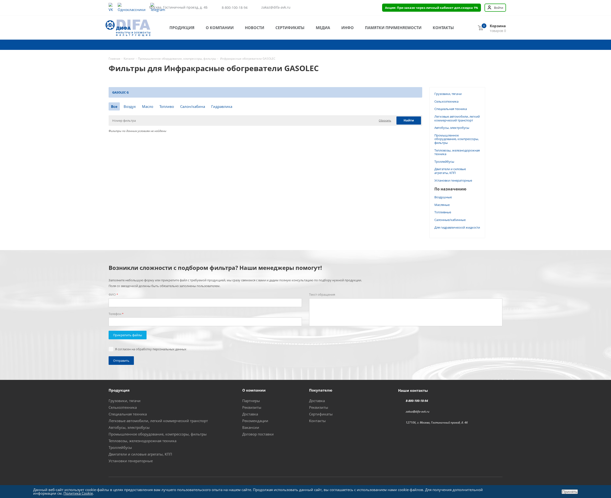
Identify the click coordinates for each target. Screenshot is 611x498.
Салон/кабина (192, 106)
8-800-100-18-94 (235, 7)
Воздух (130, 106)
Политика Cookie (78, 493)
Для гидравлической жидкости (457, 227)
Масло (147, 106)
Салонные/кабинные (450, 220)
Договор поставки (258, 434)
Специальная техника (450, 109)
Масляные (442, 205)
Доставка (250, 414)
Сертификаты (290, 27)
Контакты (443, 27)
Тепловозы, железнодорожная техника (457, 152)
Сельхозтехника (446, 101)
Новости (254, 27)
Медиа (323, 27)
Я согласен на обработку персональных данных (150, 349)
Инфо (347, 27)
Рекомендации (255, 420)
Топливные (442, 212)
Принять (569, 491)
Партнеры (251, 400)
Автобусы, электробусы (451, 128)
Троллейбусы (444, 161)
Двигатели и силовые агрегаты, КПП (450, 171)
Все (114, 106)
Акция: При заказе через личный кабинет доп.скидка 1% (431, 7)
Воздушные (443, 197)
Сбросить (385, 120)
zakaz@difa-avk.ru (275, 7)
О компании (220, 27)
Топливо (166, 106)
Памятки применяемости (393, 27)
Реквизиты (251, 407)
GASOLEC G (120, 92)
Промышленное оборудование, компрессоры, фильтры (456, 139)
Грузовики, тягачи (448, 94)
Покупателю (320, 390)
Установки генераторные (453, 180)
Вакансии (250, 427)
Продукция (182, 27)
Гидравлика (221, 106)
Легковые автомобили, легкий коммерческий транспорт (457, 118)
